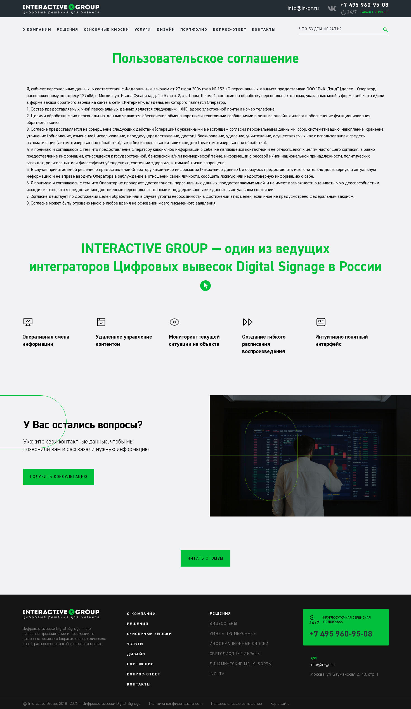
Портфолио (193, 30)
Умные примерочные (233, 634)
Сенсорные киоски (106, 30)
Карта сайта (279, 704)
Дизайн (166, 30)
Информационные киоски (239, 644)
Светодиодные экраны (235, 654)
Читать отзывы (205, 558)
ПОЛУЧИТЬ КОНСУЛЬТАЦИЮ (58, 477)
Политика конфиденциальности (176, 704)
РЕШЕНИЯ (220, 614)
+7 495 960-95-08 (365, 5)
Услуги (142, 30)
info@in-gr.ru (303, 8)
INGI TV (217, 674)
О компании (36, 30)
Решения (67, 30)
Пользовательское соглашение (236, 704)
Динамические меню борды (241, 664)
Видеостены (223, 624)
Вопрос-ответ (230, 30)
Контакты (264, 30)
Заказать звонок (374, 12)
